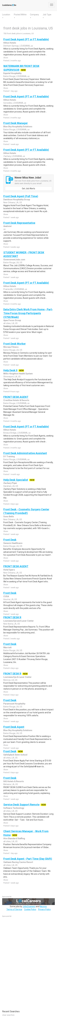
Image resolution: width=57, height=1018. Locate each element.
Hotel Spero (9, 570)
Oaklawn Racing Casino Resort (18, 862)
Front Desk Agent (13, 726)
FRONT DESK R (12, 617)
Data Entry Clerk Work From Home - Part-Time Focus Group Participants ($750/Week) (28, 313)
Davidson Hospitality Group (16, 199)
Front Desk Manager (15, 123)
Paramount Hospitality (14, 704)
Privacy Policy (44, 909)
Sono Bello (8, 516)
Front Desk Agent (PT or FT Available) (26, 39)
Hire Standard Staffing (14, 838)
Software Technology (13, 808)
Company (34, 14)
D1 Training (9, 456)
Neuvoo (43, 906)
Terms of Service (14, 909)
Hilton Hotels (9, 43)
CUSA (6, 596)
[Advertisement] (24, 962)
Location (6, 14)
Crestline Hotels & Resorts (16, 400)
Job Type (47, 14)
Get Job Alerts (28, 188)
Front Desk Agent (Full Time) (20, 196)
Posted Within (20, 14)
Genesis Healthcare (12, 543)
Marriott (7, 647)
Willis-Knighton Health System (18, 373)
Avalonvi (7, 226)
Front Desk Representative (19, 222)
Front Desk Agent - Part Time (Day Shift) (27, 858)
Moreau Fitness (11, 347)
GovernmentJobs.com (14, 259)
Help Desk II (10, 370)
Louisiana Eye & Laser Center (17, 677)
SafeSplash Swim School (15, 755)
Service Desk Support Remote (21, 804)
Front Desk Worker (14, 343)
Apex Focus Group (12, 320)
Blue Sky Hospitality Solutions (17, 126)
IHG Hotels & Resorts (13, 781)
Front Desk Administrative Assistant (25, 453)
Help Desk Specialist (15, 479)
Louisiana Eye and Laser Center (18, 621)
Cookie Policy (30, 909)
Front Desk (9, 539)
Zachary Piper (10, 483)
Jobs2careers (29, 906)
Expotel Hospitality (12, 73)
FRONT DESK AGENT (15, 396)
